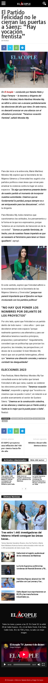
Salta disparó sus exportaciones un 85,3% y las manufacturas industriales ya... (31, 594)
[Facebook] (4, 47)
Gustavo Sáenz (38, 418)
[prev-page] (22, 488)
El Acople (8, 92)
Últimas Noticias (11, 496)
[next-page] (25, 488)
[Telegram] (22, 47)
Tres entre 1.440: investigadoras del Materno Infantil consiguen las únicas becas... (22, 535)
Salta (5, 421)
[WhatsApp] (16, 47)
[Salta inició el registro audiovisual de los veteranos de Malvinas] (24, 469)
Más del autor (37, 460)
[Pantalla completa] (43, 664)
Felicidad (28, 418)
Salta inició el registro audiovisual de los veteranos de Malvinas (24, 478)
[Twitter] (10, 47)
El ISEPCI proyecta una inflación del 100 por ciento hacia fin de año (11, 446)
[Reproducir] (4, 664)
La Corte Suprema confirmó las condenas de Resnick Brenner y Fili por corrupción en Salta (39, 480)
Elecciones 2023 (17, 418)
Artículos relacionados (15, 460)
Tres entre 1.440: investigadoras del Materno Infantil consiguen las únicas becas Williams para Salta (8, 480)
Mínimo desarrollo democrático (37, 444)
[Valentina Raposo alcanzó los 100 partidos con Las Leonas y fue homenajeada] (8, 583)
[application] (24, 654)
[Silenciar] (39, 664)
